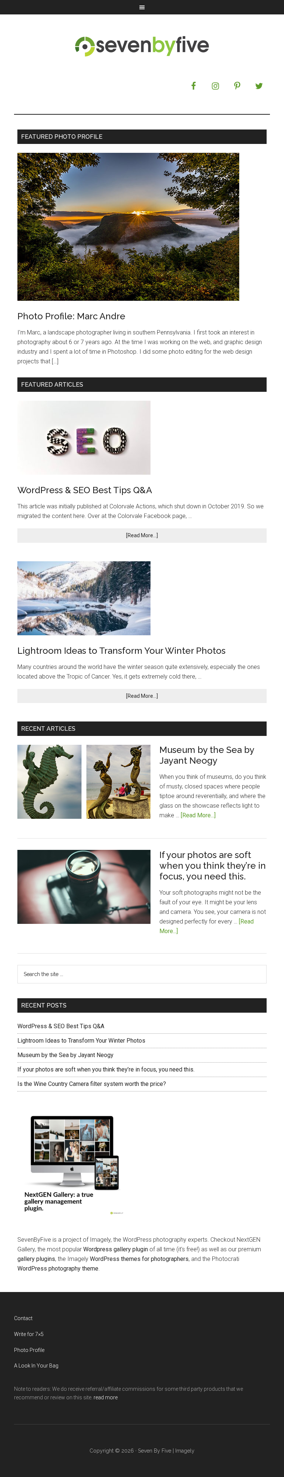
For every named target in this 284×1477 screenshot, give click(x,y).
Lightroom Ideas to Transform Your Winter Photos (121, 650)
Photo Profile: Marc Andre (71, 316)
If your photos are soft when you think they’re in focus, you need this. (212, 865)
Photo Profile (29, 1350)
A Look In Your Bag (36, 1366)
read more (106, 1397)
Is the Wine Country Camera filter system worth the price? (91, 1083)
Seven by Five (142, 46)
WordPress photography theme (57, 1268)
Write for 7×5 (29, 1334)
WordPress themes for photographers (139, 1258)
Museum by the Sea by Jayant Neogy (206, 755)
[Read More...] (142, 535)
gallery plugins (36, 1258)
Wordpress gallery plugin (115, 1249)
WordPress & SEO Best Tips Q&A (84, 490)
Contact (23, 1318)
